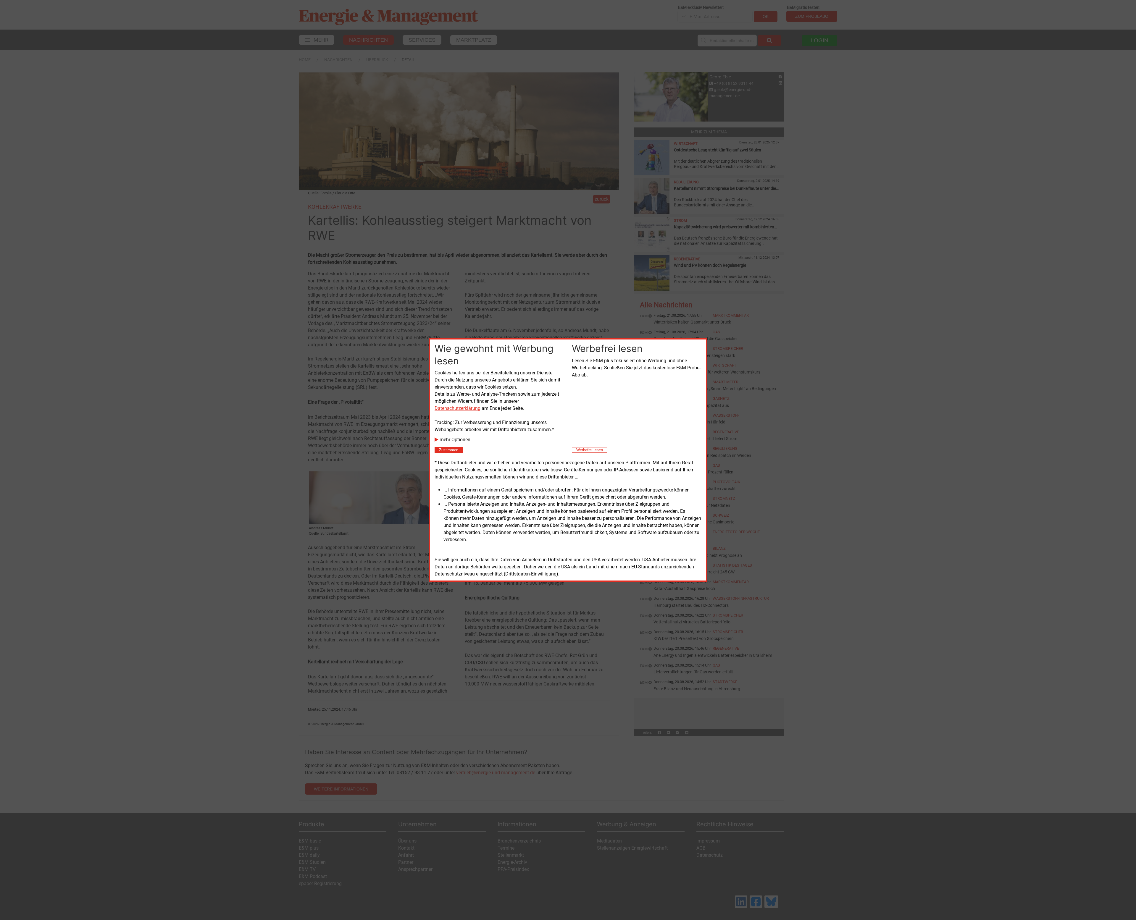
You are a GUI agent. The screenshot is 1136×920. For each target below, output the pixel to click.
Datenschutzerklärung (457, 408)
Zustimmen (449, 450)
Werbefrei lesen (589, 450)
